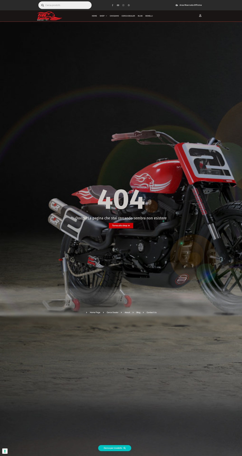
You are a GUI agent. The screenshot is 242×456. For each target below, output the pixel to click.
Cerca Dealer (128, 16)
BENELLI (149, 16)
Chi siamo (114, 16)
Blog (140, 16)
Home (94, 16)
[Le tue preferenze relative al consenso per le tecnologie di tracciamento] (5, 451)
